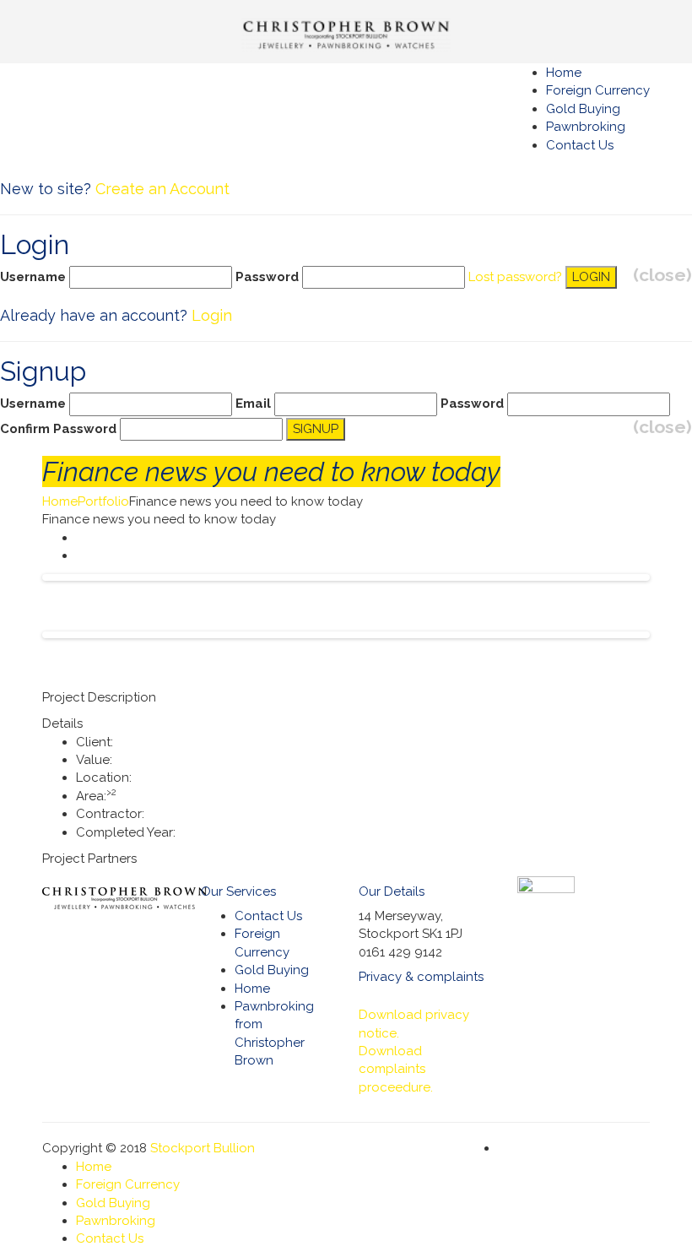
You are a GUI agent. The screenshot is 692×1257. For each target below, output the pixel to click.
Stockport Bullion (202, 1148)
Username (33, 276)
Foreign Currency (598, 90)
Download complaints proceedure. (396, 1069)
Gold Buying (583, 108)
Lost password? (515, 276)
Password (267, 276)
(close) (662, 275)
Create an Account (162, 189)
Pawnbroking (585, 126)
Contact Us (580, 145)
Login (212, 315)
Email (253, 403)
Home (60, 501)
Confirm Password (58, 428)
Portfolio (103, 501)
